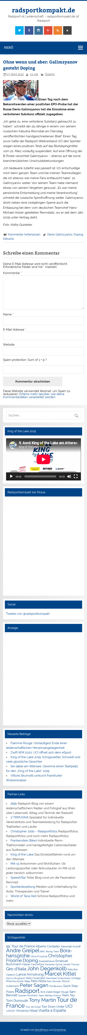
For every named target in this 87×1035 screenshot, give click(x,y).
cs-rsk (34, 74)
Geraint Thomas (71, 964)
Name (8, 314)
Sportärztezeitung (23, 887)
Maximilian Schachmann (58, 978)
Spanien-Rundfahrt (28, 995)
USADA (10, 1010)
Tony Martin (42, 1000)
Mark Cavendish (35, 978)
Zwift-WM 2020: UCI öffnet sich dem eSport (41, 752)
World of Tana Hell (23, 896)
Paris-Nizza (38, 981)
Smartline (60, 1029)
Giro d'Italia (16, 968)
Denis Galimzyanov (59, 234)
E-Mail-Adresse (14, 329)
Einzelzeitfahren (47, 961)
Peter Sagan (34, 985)
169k (14, 803)
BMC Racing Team (49, 951)
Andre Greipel (22, 950)
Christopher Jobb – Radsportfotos (34, 831)
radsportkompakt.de (43, 10)
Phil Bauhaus (55, 986)
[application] (43, 459)
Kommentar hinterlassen (24, 234)
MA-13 (15, 863)
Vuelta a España (52, 1010)
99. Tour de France (20, 946)
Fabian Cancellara (33, 964)
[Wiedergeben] (11, 476)
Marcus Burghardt (15, 978)
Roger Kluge (61, 991)
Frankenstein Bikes (24, 840)
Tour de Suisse (33, 1007)
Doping (50, 74)
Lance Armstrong (30, 974)
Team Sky (68, 995)
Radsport (27, 990)
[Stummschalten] (69, 476)
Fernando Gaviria (53, 964)
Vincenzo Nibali (27, 1010)
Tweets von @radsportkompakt (28, 614)
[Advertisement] (43, 678)
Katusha (8, 238)
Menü (8, 47)
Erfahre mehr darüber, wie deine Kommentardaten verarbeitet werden (33, 395)
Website (9, 344)
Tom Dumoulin (17, 1001)
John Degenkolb (47, 968)
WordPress (41, 1029)
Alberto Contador (48, 946)
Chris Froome (39, 956)
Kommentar (12, 273)
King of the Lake (22, 854)
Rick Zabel (46, 992)
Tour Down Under (53, 1006)
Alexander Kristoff (71, 946)
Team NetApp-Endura (49, 995)
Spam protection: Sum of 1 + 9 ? (25, 359)
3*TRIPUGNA (20, 817)
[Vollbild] (76, 476)
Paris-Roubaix (54, 981)
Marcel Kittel (60, 974)
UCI (68, 1006)
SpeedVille (18, 877)
